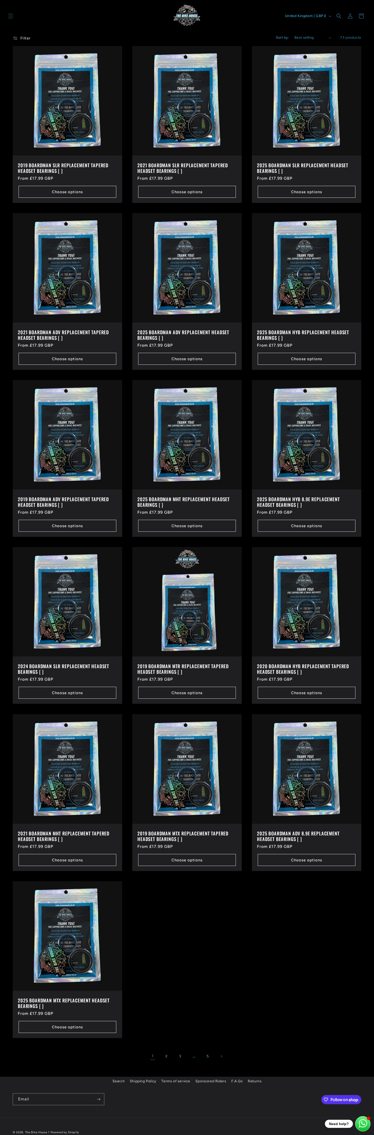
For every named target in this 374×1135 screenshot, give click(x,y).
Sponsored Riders (210, 1081)
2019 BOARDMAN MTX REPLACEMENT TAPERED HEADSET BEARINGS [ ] (182, 836)
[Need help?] (362, 1123)
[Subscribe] (98, 1099)
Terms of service (175, 1081)
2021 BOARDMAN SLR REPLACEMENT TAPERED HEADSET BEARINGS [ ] (182, 168)
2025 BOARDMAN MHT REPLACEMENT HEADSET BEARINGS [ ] (183, 502)
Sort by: (282, 37)
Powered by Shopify (65, 1132)
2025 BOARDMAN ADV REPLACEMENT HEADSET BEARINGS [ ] (183, 335)
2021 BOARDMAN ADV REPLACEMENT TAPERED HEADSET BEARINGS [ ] (63, 335)
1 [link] (153, 1056)
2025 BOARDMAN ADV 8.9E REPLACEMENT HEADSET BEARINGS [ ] (298, 836)
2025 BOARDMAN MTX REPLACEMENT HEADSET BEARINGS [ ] (64, 1003)
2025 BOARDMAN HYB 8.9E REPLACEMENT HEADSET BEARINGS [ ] (298, 502)
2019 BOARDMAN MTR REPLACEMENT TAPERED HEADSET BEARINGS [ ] (183, 669)
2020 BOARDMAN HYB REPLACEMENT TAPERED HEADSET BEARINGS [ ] (303, 669)
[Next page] (221, 1056)
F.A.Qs (237, 1081)
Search (118, 1081)
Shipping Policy (143, 1081)
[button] (10, 16)
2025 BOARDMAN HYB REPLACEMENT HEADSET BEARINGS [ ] (303, 335)
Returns (255, 1081)
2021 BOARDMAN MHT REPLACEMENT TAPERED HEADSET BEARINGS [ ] (63, 836)
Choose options (67, 192)
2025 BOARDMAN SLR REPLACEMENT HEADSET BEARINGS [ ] (302, 168)
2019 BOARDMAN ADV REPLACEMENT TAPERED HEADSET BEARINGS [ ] (63, 502)
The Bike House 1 (37, 1132)
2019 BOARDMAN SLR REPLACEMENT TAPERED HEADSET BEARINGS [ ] (63, 168)
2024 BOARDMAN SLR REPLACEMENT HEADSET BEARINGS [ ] (63, 669)
